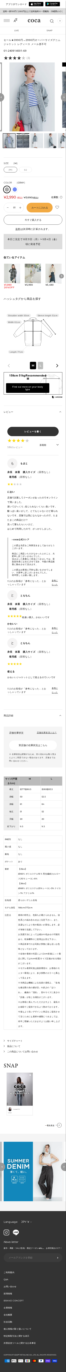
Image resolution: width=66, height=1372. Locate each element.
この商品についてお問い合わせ (22, 1051)
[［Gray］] (7, 189)
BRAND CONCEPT (14, 1300)
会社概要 (8, 1314)
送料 (17, 228)
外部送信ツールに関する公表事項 (20, 1343)
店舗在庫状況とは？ (47, 732)
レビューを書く (33, 431)
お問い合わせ (10, 1286)
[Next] (63, 97)
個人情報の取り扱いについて (18, 1329)
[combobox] (33, 365)
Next (63, 1167)
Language (11, 1222)
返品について (13, 1046)
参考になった (55, 582)
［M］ (10, 170)
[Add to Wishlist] (58, 207)
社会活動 (8, 1322)
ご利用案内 (9, 1272)
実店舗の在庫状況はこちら (33, 745)
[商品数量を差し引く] (20, 207)
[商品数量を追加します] (8, 207)
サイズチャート (15, 1040)
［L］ (25, 170)
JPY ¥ (25, 1222)
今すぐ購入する (33, 219)
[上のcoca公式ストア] (16, 1234)
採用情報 (8, 1293)
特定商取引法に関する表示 (16, 1336)
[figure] (9, 365)
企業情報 (8, 1307)
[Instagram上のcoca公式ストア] (6, 1234)
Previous (2, 1167)
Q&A (6, 1279)
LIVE (16, 30)
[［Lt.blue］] (15, 189)
